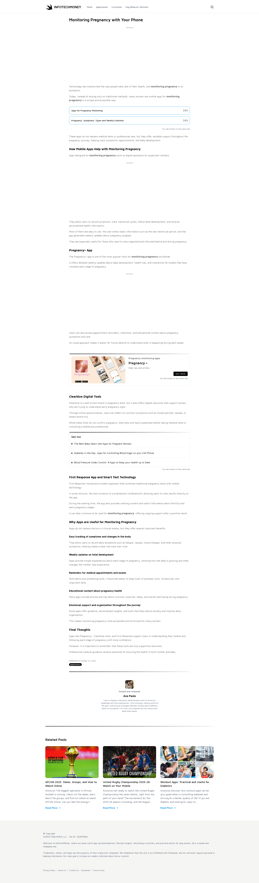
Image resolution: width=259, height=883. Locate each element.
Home (89, 7)
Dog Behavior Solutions (137, 7)
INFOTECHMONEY (67, 7)
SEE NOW (180, 374)
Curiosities (117, 7)
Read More (51, 807)
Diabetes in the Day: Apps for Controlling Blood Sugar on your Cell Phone (114, 453)
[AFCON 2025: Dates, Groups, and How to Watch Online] (72, 762)
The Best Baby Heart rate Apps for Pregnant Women (102, 443)
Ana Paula (129, 696)
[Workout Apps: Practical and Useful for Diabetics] (187, 762)
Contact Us (74, 870)
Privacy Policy (49, 870)
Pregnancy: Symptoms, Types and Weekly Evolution (97, 120)
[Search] (212, 7)
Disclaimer (85, 870)
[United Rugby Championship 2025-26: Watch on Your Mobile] (129, 762)
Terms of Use (99, 870)
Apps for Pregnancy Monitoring (87, 110)
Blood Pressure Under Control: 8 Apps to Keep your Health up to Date (112, 462)
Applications (102, 7)
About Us (62, 870)
